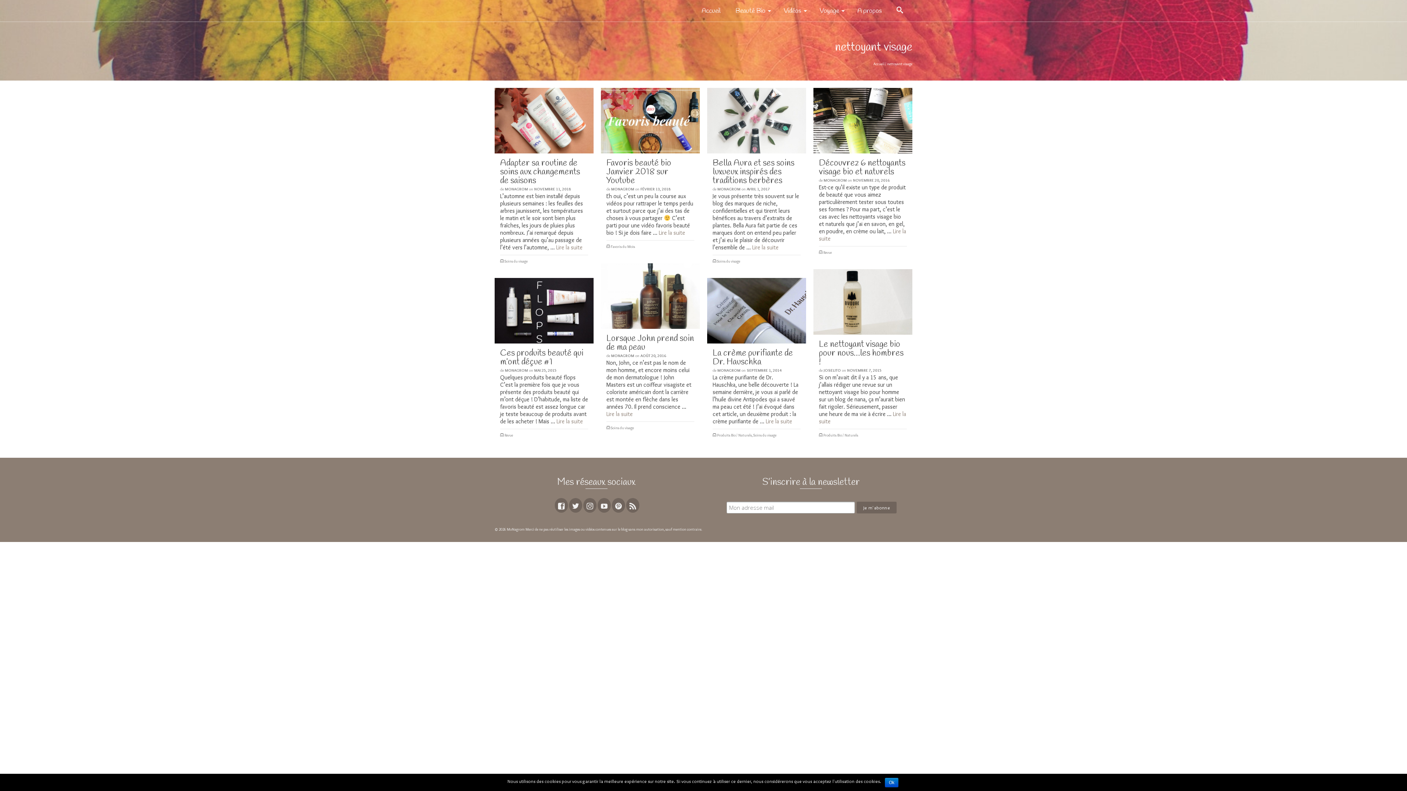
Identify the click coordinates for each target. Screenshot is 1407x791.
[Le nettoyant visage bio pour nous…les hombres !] (862, 302)
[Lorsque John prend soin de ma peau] (650, 296)
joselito (832, 370)
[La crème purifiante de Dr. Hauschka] (756, 310)
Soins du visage (516, 261)
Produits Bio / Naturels (840, 435)
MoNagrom (516, 189)
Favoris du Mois (623, 246)
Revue (827, 252)
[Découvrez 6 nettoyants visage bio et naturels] (862, 120)
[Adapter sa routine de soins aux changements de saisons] (544, 120)
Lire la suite (569, 247)
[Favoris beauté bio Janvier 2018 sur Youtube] (650, 120)
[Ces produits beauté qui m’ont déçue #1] (544, 310)
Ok (891, 782)
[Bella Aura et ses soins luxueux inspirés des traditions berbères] (756, 120)
